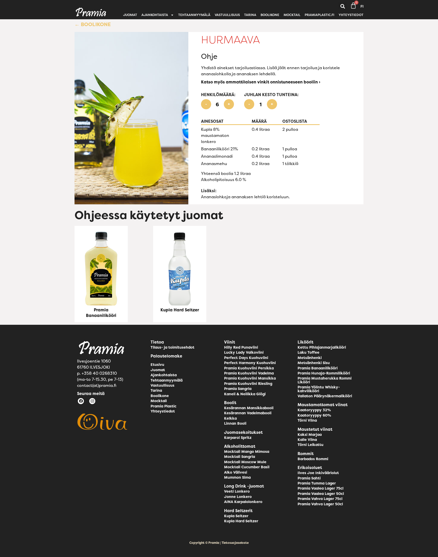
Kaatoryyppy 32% (314, 409)
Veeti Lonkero (237, 491)
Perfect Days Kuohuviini (246, 357)
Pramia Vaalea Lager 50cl (321, 493)
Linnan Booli (235, 423)
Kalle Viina (307, 439)
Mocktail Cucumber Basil (246, 467)
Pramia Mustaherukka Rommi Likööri (325, 380)
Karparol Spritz (237, 437)
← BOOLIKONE (93, 24)
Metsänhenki (310, 357)
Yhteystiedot (351, 15)
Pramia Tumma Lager (317, 483)
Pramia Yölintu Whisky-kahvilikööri (319, 389)
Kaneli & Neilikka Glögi (245, 394)
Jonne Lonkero (238, 496)
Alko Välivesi (235, 472)
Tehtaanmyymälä (194, 15)
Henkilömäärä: (218, 95)
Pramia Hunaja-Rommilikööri (324, 373)
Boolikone (270, 15)
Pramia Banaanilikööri (101, 312)
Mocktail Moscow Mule (245, 461)
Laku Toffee (308, 352)
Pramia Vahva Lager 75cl (320, 498)
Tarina (250, 15)
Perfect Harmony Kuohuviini (250, 362)
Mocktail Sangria (239, 456)
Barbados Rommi (313, 458)
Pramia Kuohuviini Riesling (248, 383)
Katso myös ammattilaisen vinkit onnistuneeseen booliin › (260, 82)
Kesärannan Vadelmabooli (247, 413)
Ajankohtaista (154, 15)
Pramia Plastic (163, 406)
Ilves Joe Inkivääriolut (318, 472)
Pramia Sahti (309, 478)
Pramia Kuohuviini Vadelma (249, 373)
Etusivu (157, 364)
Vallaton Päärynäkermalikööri (325, 396)
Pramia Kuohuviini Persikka (249, 368)
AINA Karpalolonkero (243, 501)
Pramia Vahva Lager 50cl (320, 504)
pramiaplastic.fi (319, 15)
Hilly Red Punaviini (241, 347)
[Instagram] (92, 401)
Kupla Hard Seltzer (179, 310)
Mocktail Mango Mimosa (246, 451)
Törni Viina (307, 420)
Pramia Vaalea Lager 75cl (320, 488)
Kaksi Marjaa (310, 434)
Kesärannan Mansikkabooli (248, 407)
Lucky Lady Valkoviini (244, 352)
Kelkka (230, 418)
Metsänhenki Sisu (314, 362)
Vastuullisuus (227, 15)
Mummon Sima (237, 477)
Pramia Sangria (237, 388)
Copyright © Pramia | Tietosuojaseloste (219, 543)
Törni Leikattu (310, 444)
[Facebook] (81, 401)
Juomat (130, 15)
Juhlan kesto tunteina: (271, 95)
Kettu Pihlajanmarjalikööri (322, 347)
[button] (342, 6)
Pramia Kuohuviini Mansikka (250, 378)
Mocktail (292, 15)
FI (361, 6)
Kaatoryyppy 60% (314, 415)
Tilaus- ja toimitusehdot (172, 347)
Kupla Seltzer (236, 515)
